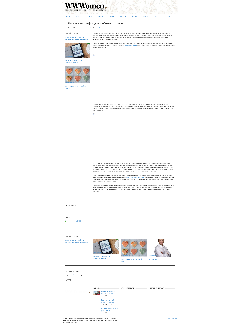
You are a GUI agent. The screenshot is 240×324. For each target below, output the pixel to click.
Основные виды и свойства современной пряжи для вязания (76, 38)
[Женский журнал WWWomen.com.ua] (86, 7)
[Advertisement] (141, 6)
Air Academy (153, 259)
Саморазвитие (103, 28)
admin (90, 28)
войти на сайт (76, 275)
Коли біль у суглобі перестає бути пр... (107, 301)
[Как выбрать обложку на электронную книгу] (77, 50)
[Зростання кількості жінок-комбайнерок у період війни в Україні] (96, 293)
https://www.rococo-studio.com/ (135, 177)
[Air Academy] (162, 248)
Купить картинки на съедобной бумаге (75, 87)
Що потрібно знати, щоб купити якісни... (109, 309)
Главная (174, 319)
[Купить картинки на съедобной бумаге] (77, 75)
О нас (168, 319)
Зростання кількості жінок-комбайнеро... (108, 292)
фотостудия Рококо (131, 45)
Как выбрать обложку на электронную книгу (73, 61)
